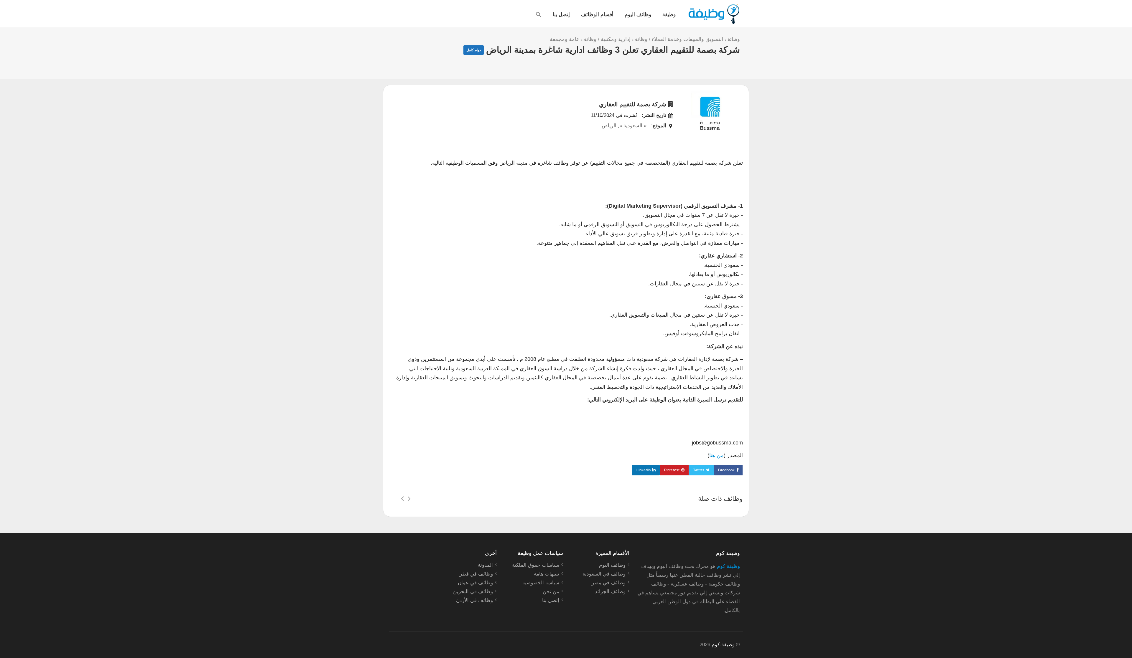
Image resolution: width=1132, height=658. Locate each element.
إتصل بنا (561, 14)
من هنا (716, 455)
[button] (539, 14)
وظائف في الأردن (474, 600)
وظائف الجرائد (610, 591)
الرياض (609, 125)
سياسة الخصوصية (540, 583)
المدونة (485, 565)
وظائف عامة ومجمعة (573, 39)
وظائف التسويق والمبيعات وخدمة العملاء (696, 39)
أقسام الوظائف (597, 14)
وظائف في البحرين (473, 591)
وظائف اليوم (638, 14)
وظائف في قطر (476, 574)
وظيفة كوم (728, 566)
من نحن (551, 591)
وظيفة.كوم (723, 644)
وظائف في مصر (609, 583)
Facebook (726, 470)
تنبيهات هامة (546, 574)
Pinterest (671, 470)
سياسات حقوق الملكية (535, 565)
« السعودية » (632, 125)
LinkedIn (643, 470)
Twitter (698, 470)
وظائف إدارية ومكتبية (624, 39)
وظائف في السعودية (604, 574)
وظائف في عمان (475, 583)
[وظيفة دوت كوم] (713, 14)
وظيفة (669, 14)
